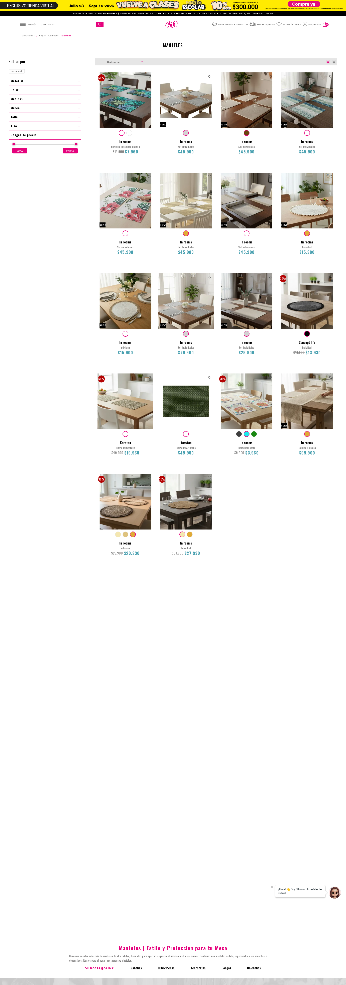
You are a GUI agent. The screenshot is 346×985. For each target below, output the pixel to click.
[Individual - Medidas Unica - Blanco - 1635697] (125, 334)
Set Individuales (186, 146)
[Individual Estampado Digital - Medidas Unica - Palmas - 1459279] (122, 133)
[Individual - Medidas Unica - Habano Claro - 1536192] (118, 534)
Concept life (307, 342)
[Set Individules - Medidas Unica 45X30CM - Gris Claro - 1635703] (246, 334)
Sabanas (136, 968)
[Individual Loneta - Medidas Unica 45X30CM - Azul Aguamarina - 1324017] (246, 434)
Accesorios (198, 968)
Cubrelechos (166, 968)
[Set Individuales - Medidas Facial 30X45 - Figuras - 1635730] (307, 133)
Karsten (125, 442)
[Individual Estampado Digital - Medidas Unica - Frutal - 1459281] (129, 133)
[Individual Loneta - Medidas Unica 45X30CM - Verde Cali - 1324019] (254, 434)
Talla (14, 116)
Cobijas (226, 968)
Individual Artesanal (186, 447)
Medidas (17, 98)
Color (15, 89)
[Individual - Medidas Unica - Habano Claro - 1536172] (182, 534)
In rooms (125, 141)
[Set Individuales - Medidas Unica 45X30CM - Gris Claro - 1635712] (186, 334)
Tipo (14, 125)
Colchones (254, 968)
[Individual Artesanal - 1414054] (186, 434)
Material (17, 80)
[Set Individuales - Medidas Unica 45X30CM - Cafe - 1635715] (246, 133)
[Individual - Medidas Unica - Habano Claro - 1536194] (133, 534)
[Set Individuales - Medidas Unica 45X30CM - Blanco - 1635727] (246, 233)
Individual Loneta (246, 447)
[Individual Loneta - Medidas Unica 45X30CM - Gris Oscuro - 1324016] (239, 434)
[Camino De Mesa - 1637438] (307, 434)
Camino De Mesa (307, 447)
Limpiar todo (16, 71)
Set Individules (246, 347)
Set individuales (125, 247)
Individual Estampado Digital (125, 146)
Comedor (53, 35)
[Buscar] (100, 24)
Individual (307, 247)
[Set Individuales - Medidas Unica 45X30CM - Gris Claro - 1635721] (186, 133)
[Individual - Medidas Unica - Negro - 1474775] (307, 334)
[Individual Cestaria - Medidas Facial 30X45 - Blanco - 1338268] (125, 434)
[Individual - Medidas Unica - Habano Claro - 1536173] (190, 534)
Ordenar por (114, 61)
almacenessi (28, 35)
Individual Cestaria (125, 447)
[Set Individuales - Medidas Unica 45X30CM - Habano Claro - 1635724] (186, 233)
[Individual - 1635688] (307, 233)
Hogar (42, 35)
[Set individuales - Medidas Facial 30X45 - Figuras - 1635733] (125, 233)
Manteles (66, 35)
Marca (15, 107)
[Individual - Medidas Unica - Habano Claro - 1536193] (125, 534)
